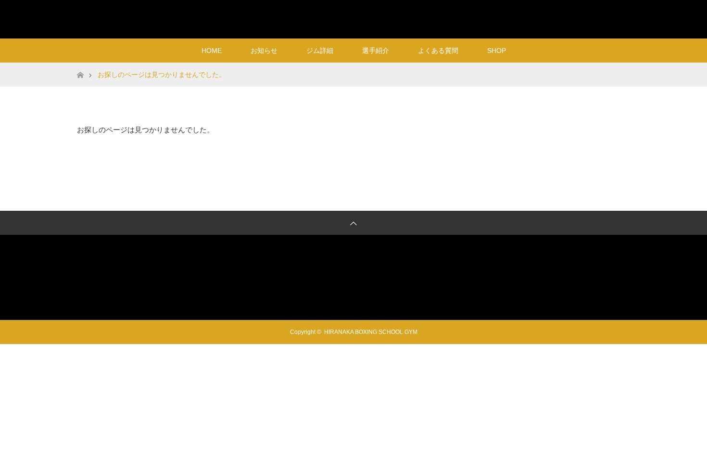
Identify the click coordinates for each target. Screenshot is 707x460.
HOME (212, 50)
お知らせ (264, 50)
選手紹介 (375, 50)
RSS (620, 17)
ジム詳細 (319, 50)
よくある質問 (438, 50)
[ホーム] (80, 66)
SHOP (496, 50)
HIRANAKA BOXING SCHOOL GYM (354, 19)
